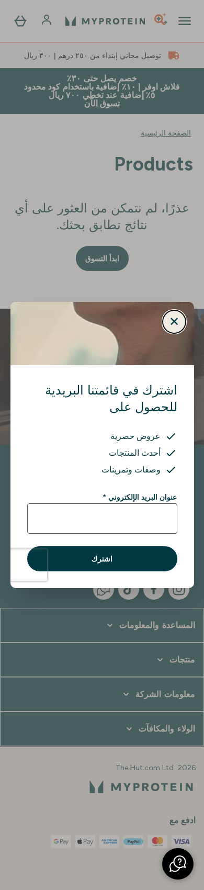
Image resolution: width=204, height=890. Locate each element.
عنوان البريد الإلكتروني (140, 497)
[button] (178, 864)
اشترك (102, 559)
